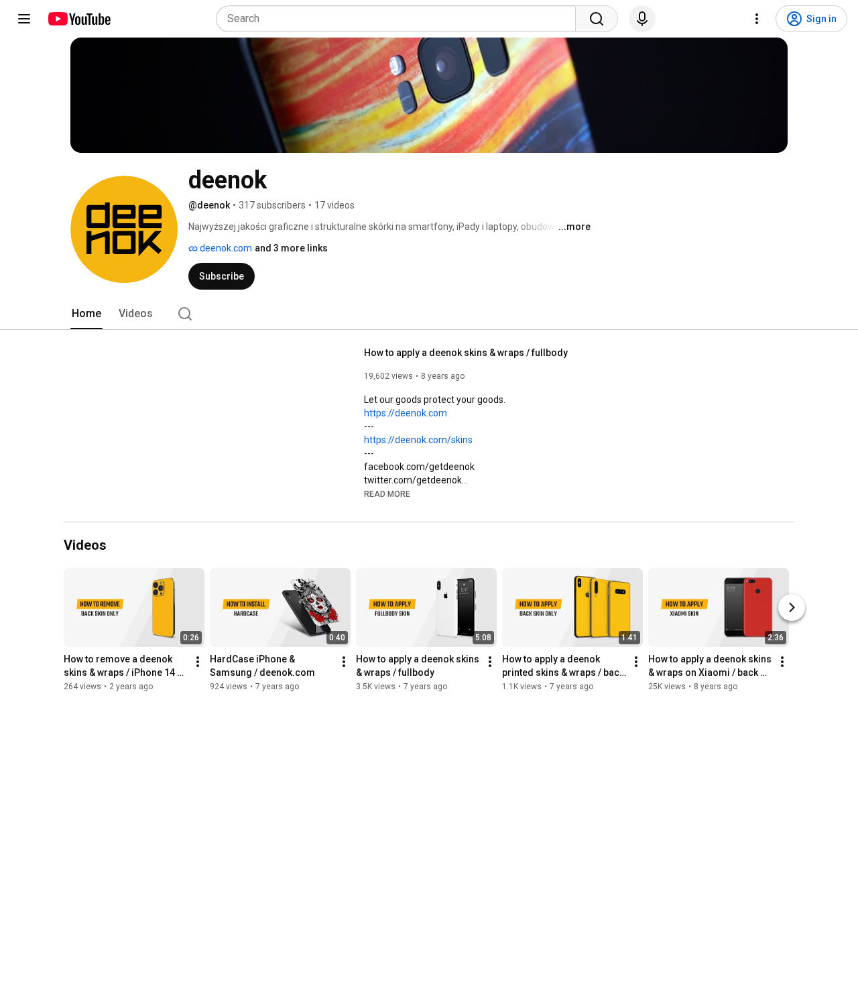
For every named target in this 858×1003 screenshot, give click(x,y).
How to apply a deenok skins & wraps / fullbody (466, 352)
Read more (387, 494)
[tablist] (429, 314)
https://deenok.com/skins (418, 439)
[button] (387, 493)
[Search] (596, 18)
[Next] (791, 608)
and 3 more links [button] (291, 248)
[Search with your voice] (642, 18)
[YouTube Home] (79, 19)
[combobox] (399, 19)
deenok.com (225, 248)
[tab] (86, 314)
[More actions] (197, 662)
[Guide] (24, 19)
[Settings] (757, 19)
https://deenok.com (405, 413)
